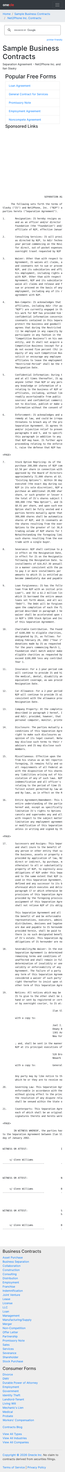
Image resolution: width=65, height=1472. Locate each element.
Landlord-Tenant (13, 1399)
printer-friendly (54, 39)
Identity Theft (11, 1395)
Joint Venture (11, 1295)
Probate (8, 1416)
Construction (11, 1270)
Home (7, 14)
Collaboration (11, 1265)
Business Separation (16, 1261)
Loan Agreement (20, 85)
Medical (8, 1412)
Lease (6, 1299)
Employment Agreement (25, 111)
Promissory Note (20, 102)
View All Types (12, 1434)
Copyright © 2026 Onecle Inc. (22, 1455)
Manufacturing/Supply (17, 1319)
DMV (6, 1378)
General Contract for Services (28, 94)
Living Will (9, 1403)
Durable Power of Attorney (20, 1382)
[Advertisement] (32, 162)
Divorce (8, 1374)
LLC (5, 1307)
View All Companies (16, 1442)
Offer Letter (10, 1332)
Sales (6, 1344)
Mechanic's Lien (13, 1407)
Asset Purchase (13, 1257)
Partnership (10, 1336)
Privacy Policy (36, 1467)
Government (11, 1391)
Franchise (9, 1286)
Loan (6, 1311)
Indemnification (13, 1290)
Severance (9, 1353)
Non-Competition (14, 1328)
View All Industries (15, 1438)
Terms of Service (14, 1467)
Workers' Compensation (18, 1420)
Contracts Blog (12, 1427)
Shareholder (10, 1357)
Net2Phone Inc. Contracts (24, 18)
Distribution (10, 1278)
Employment (11, 1282)
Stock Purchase (13, 1361)
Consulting (10, 1274)
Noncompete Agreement (25, 119)
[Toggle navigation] (57, 4)
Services (8, 1349)
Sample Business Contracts (32, 14)
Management (11, 1315)
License (7, 1303)
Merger (7, 1324)
